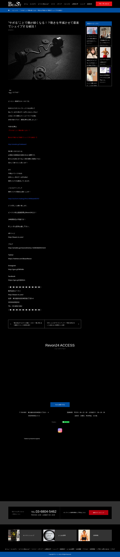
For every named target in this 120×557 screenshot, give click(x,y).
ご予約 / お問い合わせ (103, 549)
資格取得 (89, 4)
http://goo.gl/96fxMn (16, 269)
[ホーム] (8, 10)
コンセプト (33, 4)
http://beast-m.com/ (15, 295)
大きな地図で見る (60, 404)
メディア (59, 4)
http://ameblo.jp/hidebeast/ (17, 144)
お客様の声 (75, 4)
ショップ (82, 4)
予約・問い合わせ (104, 4)
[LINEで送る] (65, 422)
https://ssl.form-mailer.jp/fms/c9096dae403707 (23, 199)
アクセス (85, 549)
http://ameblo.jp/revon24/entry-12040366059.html (27, 248)
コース (53, 4)
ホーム (26, 4)
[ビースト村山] (14, 4)
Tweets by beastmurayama (32, 438)
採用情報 (92, 549)
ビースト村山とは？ (43, 4)
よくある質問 (70, 549)
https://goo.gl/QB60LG (16, 280)
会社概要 (78, 549)
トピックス (67, 4)
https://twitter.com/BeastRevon (20, 259)
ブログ (113, 549)
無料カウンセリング (98, 512)
